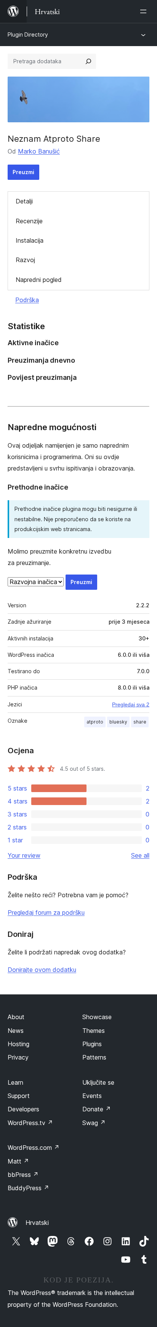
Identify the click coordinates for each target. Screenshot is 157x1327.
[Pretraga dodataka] (88, 61)
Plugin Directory (28, 34)
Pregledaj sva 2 (130, 704)
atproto (95, 722)
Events (92, 1096)
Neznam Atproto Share (54, 139)
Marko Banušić (39, 151)
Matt (18, 1161)
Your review (24, 855)
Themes (93, 1030)
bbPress (23, 1174)
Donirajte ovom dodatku (42, 969)
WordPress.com (33, 1147)
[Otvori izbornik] (145, 11)
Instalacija (29, 240)
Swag (94, 1123)
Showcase (97, 1017)
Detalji (24, 201)
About (16, 1017)
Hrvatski (37, 1222)
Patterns (94, 1057)
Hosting (18, 1044)
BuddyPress (28, 1188)
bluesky (118, 722)
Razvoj (25, 260)
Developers (23, 1109)
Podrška (27, 300)
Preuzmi (23, 172)
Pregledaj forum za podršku (46, 912)
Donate (96, 1109)
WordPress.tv (30, 1123)
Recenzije (29, 221)
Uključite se (98, 1082)
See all (140, 855)
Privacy (18, 1057)
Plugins (92, 1044)
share (139, 722)
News (16, 1030)
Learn (15, 1082)
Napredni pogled (39, 279)
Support (19, 1096)
